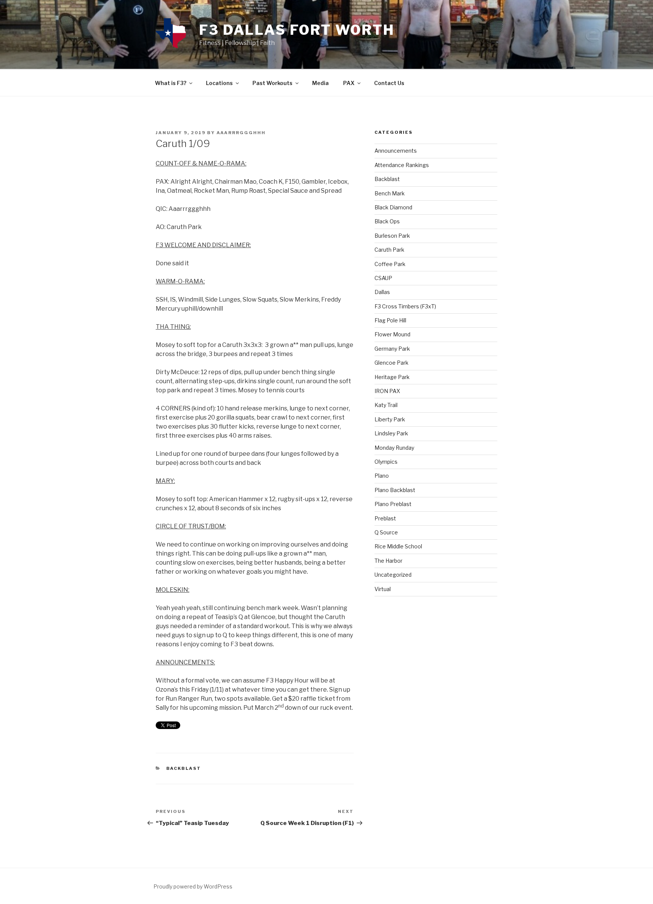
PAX (348, 83)
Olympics (386, 461)
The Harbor (388, 560)
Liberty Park (389, 419)
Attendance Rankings (401, 165)
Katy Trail (386, 405)
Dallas (382, 292)
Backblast (183, 768)
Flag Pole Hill (390, 320)
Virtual (382, 589)
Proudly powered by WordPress (192, 886)
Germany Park (392, 348)
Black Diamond (393, 207)
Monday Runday (394, 447)
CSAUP (383, 278)
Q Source (386, 532)
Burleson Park (392, 235)
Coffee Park (389, 264)
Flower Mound (392, 334)
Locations (219, 83)
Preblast (385, 518)
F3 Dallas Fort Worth (297, 30)
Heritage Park (392, 377)
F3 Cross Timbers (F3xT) (405, 306)
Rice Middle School (398, 546)
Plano (381, 475)
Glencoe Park (391, 362)
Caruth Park (389, 249)
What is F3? (170, 83)
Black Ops (387, 221)
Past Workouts (272, 83)
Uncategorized (393, 574)
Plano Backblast (394, 490)
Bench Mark (389, 193)
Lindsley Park (391, 433)
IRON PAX (387, 391)
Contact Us (389, 83)
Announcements (395, 150)
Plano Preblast (393, 504)
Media (320, 83)
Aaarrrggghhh (241, 132)
